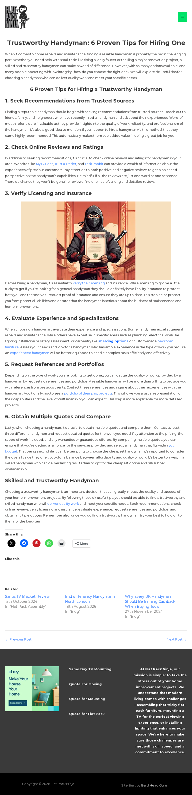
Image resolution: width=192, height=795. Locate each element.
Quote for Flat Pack (86, 714)
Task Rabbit (94, 164)
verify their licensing (89, 283)
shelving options (113, 341)
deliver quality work (63, 504)
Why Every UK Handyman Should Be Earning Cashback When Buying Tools (150, 601)
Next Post (176, 639)
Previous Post (19, 639)
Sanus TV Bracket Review (27, 596)
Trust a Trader (65, 164)
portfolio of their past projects (88, 393)
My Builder (44, 164)
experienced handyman (29, 353)
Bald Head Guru (154, 785)
